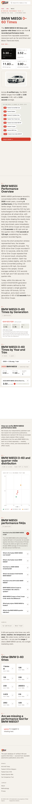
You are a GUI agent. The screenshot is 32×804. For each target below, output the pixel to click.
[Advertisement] (16, 159)
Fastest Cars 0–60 (6, 772)
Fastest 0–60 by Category (8, 769)
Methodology (5, 788)
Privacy (3, 791)
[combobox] (20, 2)
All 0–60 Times (5, 766)
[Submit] (12, 2)
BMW (7, 8)
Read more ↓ (5, 44)
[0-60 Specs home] (4, 2)
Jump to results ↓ (8, 139)
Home (2, 8)
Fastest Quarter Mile (7, 774)
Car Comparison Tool (7, 777)
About (3, 786)
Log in (6, 729)
